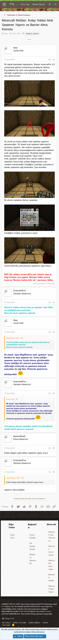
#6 (54, 472)
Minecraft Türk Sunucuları (51, 536)
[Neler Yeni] (50, 4)
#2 (54, 302)
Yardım (45, 623)
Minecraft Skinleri (51, 577)
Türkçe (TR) (9, 618)
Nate (6, 34)
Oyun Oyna (12, 536)
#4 (54, 393)
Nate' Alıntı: (10, 399)
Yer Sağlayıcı (7, 606)
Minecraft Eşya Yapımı (51, 589)
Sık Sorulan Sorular (32, 546)
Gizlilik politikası (34, 623)
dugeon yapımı (32, 33)
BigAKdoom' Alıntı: (13, 338)
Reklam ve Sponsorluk (32, 559)
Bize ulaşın (6, 623)
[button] (4, 4)
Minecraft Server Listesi (51, 550)
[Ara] (55, 4)
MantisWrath (19, 436)
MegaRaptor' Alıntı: (13, 478)
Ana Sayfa (6, 625)
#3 (54, 332)
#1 (54, 60)
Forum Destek (23, 611)
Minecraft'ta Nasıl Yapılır (51, 565)
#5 (54, 448)
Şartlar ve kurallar (19, 623)
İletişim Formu (45, 611)
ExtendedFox (19, 290)
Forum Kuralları (32, 536)
